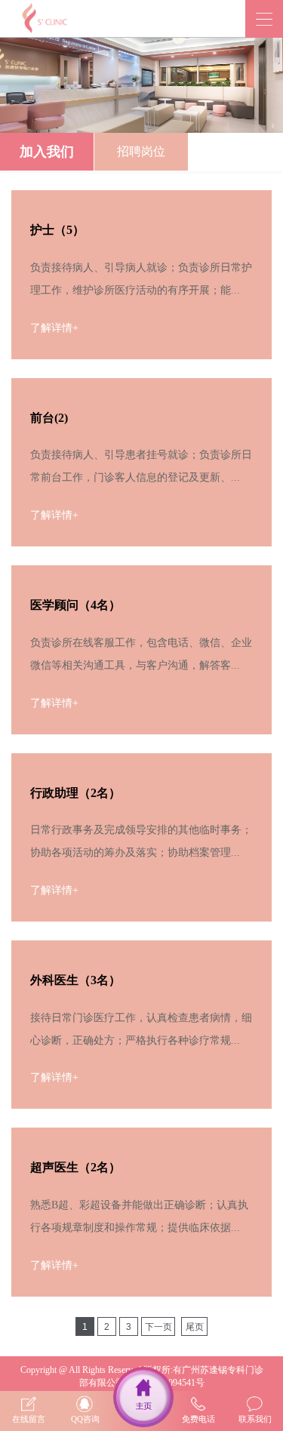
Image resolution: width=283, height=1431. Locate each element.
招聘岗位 (141, 151)
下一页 (158, 1327)
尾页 (195, 1327)
